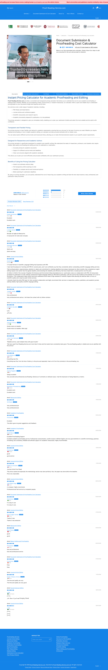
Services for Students (62, 645)
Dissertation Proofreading (14, 645)
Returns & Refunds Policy (46, 667)
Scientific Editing (61, 647)
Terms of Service (36, 667)
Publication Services (62, 641)
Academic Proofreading (17, 413)
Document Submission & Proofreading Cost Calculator (26, 210)
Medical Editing (11, 651)
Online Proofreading (61, 636)
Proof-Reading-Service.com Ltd (62, 665)
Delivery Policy (56, 667)
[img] (21, 193)
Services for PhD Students (63, 639)
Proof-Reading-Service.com (54, 8)
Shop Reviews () (28, 201)
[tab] (15, 94)
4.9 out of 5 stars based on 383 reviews (86, 47)
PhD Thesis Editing (12, 649)
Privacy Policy (28, 667)
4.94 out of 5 (25, 192)
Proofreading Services (13, 636)
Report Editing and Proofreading (20, 541)
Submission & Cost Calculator (15, 653)
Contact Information (65, 667)
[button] (10, 8)
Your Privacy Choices (13, 655)
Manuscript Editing (16, 397)
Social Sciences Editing (17, 588)
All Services (59, 651)
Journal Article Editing (17, 256)
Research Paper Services (63, 643)
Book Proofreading (12, 647)
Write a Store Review (87, 193)
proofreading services (85, 2)
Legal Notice (73, 667)
